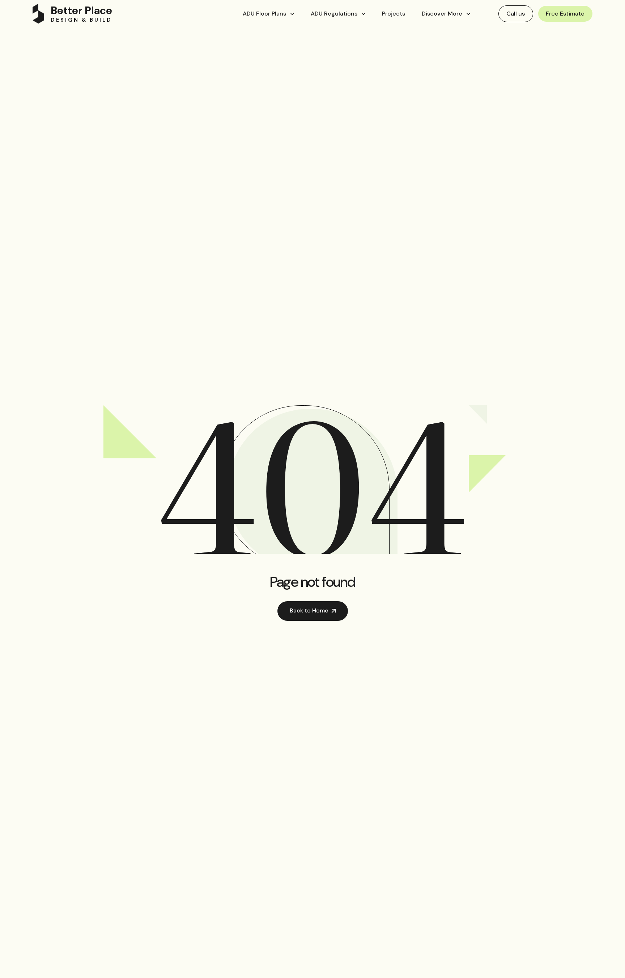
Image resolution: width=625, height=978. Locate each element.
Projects (393, 13)
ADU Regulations (334, 13)
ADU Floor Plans (264, 13)
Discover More (442, 13)
